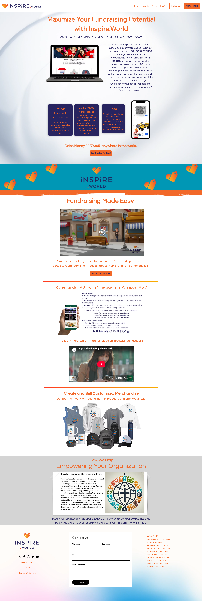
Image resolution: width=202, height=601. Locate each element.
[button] (100, 493)
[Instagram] (28, 556)
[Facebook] (24, 556)
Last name (106, 544)
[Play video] (102, 232)
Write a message (78, 564)
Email (74, 554)
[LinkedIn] (33, 556)
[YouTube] (37, 556)
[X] (20, 556)
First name (76, 544)
